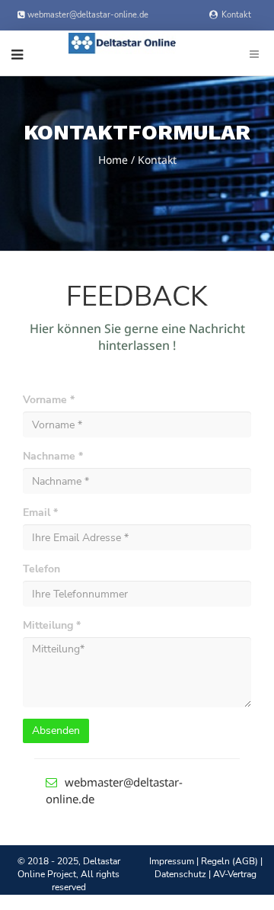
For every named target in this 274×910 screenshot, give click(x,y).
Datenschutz (180, 874)
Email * (40, 512)
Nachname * (53, 456)
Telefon (41, 569)
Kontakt (236, 15)
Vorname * (49, 400)
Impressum (171, 861)
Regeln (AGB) (229, 861)
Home (113, 159)
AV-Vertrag (234, 874)
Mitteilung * (52, 625)
